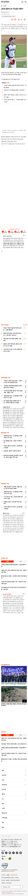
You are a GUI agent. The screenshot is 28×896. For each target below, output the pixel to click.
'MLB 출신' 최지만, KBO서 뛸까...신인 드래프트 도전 (13, 744)
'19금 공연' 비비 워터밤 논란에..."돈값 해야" (14, 90)
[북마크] (25, 20)
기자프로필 (4, 818)
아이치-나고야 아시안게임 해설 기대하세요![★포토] (13, 683)
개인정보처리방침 (14, 875)
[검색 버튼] (22, 1)
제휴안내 (8, 880)
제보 (3, 822)
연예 (3, 803)
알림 (3, 827)
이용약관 (17, 877)
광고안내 (3, 880)
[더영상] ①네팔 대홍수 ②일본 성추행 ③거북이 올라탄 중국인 (13, 704)
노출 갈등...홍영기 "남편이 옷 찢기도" (12, 451)
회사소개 (3, 875)
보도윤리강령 (8, 883)
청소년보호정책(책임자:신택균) (7, 877)
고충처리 (3, 883)
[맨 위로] (25, 890)
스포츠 (5, 6)
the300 (4, 775)
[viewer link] (24, 65)
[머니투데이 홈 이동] (6, 836)
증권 (3, 770)
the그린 (4, 789)
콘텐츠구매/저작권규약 (15, 880)
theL (3, 780)
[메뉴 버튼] (25, 1)
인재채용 (8, 875)
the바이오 (4, 784)
